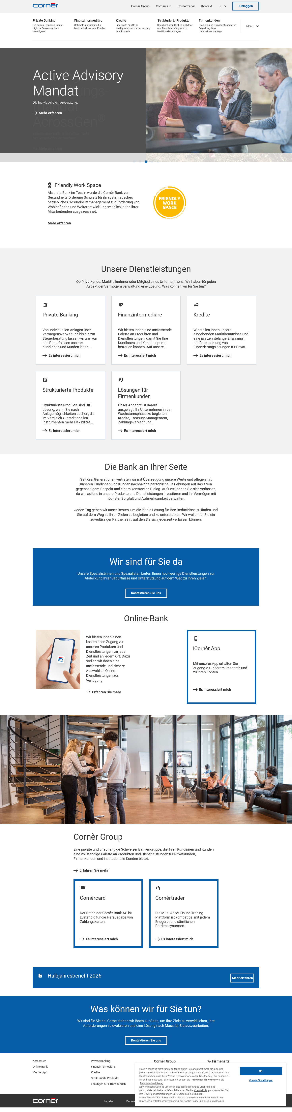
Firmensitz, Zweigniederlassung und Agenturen (231, 1060)
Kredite (95, 1068)
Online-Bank (40, 1062)
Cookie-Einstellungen (261, 1080)
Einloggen (246, 6)
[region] (210, 1084)
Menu (249, 26)
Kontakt (206, 6)
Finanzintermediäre (103, 1062)
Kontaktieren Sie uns (146, 589)
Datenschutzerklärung (151, 1083)
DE (220, 6)
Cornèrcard (163, 6)
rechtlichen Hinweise (203, 1079)
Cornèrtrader (186, 6)
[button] (134, 157)
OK (260, 1071)
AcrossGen (39, 1056)
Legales (108, 1097)
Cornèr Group (140, 6)
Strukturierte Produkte (104, 1074)
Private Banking (100, 1056)
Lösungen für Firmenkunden (108, 1079)
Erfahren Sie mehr (106, 688)
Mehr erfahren (50, 113)
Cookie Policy (201, 1090)
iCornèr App (40, 1068)
